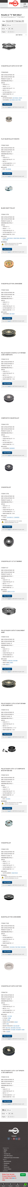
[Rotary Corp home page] (14, 4)
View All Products (8, 1155)
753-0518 (8, 799)
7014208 (13, 1029)
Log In (9, 107)
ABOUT (5, 1159)
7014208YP (18, 1029)
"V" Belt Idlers (18, 21)
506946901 (12, 448)
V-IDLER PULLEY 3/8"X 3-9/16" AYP (11, 66)
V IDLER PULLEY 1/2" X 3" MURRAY (11, 561)
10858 (9, 1018)
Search (3, 1185)
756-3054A (8, 169)
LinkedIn (16, 1139)
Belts (5, 1152)
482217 (8, 664)
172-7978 (9, 1016)
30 (9, 28)
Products (6, 1148)
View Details (7, 104)
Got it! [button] (23, 1174)
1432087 (8, 1031)
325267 (16, 1022)
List (10, 25)
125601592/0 (14, 873)
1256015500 (16, 238)
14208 (22, 1029)
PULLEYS (8, 21)
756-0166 (18, 1027)
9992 (7, 1024)
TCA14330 (23, 947)
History (5, 1165)
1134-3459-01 (9, 517)
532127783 (18, 100)
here (13, 1178)
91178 (12, 591)
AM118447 (12, 313)
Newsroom (6, 1167)
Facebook (8, 1139)
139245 (20, 98)
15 (6, 28)
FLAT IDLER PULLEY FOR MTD (10, 139)
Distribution (6, 1163)
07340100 (9, 660)
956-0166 (8, 1027)
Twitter (11, 1139)
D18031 (11, 662)
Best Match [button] (19, 34)
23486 (8, 1020)
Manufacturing (7, 1161)
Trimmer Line (7, 1154)
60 (12, 28)
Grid (5, 25)
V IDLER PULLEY (6, 487)
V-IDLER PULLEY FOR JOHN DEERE (11, 283)
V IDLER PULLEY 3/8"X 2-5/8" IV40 (11, 986)
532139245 (15, 98)
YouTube (14, 1139)
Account (17, 1185)
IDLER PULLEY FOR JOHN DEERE (11, 917)
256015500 (5, 239)
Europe (26, 6)
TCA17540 (17, 947)
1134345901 (16, 517)
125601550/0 (9, 238)
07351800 (15, 660)
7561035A (13, 1027)
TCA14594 (11, 947)
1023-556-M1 (16, 1025)
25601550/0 (22, 238)
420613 (9, 591)
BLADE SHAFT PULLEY (8, 208)
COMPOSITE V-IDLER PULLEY (10, 418)
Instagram (19, 1139)
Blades (5, 1150)
